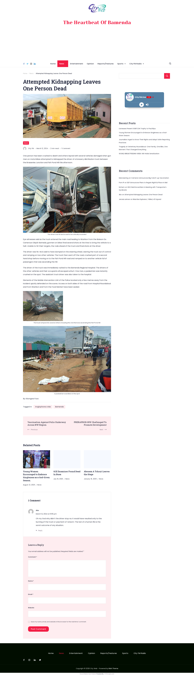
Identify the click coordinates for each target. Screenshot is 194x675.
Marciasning (123, 178)
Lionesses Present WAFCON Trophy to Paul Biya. (137, 128)
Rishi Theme (113, 668)
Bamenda (59, 406)
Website (31, 608)
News (61, 63)
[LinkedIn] (35, 64)
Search (167, 76)
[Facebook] (24, 64)
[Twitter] (27, 64)
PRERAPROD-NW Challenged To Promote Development (90, 423)
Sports (120, 63)
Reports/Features (106, 63)
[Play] (141, 104)
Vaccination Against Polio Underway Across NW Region (47, 423)
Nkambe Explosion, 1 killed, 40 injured (147, 199)
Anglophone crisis (43, 406)
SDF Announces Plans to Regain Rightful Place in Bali (147, 182)
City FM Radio (135, 63)
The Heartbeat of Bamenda (97, 22)
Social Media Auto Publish (88, 674)
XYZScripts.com (109, 674)
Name (31, 581)
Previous (34, 429)
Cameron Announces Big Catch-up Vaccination (150, 178)
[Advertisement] (97, 43)
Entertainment (76, 63)
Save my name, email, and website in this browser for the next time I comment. (58, 622)
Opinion (90, 63)
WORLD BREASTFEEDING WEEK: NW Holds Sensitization (139, 153)
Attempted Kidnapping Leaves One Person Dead (143, 194)
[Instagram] (31, 64)
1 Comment (65, 148)
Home (53, 63)
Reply (40, 530)
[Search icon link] (170, 64)
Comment (32, 557)
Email (30, 594)
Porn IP (121, 182)
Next (101, 429)
